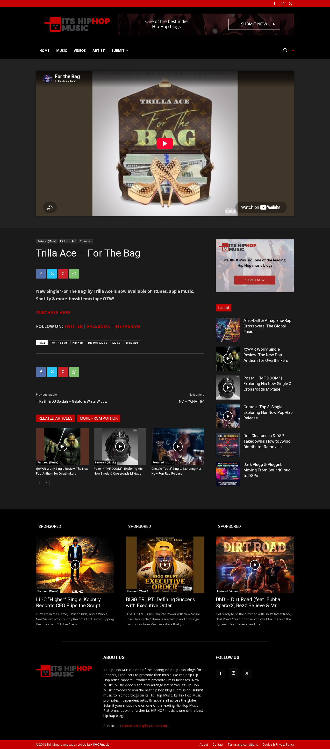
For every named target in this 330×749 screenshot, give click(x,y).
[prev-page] (39, 483)
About (204, 744)
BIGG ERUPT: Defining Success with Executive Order (160, 602)
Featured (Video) (227, 591)
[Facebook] (274, 3)
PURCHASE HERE (53, 312)
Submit (118, 50)
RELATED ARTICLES (55, 418)
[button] (287, 51)
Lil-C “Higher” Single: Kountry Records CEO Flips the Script (68, 602)
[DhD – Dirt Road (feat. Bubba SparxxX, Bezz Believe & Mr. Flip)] (255, 565)
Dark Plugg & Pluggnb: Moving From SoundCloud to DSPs (267, 470)
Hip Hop (77, 342)
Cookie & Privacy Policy (278, 744)
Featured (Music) (46, 241)
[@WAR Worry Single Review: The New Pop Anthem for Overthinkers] (62, 446)
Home (44, 50)
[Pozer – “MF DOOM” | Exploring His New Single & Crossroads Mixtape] (120, 446)
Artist (99, 50)
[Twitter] (290, 3)
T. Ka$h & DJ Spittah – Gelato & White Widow (71, 401)
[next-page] (47, 483)
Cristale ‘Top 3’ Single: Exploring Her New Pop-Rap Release (268, 412)
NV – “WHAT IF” (191, 401)
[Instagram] (282, 3)
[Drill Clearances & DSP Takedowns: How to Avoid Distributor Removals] (228, 445)
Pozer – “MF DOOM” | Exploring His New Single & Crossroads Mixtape (268, 384)
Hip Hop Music (97, 342)
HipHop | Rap (68, 241)
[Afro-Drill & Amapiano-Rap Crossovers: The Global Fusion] (228, 330)
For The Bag (59, 342)
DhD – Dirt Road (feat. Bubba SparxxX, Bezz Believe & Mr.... (248, 602)
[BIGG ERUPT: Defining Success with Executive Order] (165, 565)
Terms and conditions (243, 744)
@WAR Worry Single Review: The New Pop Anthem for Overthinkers (266, 355)
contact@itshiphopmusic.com (145, 725)
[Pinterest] (63, 274)
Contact (218, 744)
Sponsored (86, 241)
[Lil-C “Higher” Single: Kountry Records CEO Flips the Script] (75, 565)
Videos (80, 50)
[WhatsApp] (74, 274)
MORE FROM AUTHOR (99, 418)
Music (61, 50)
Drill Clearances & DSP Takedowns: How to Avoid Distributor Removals (267, 441)
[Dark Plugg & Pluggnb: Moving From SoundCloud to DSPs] (228, 474)
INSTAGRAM (127, 326)
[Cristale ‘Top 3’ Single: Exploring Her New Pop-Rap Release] (177, 446)
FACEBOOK (98, 326)
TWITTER (73, 326)
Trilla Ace (131, 342)
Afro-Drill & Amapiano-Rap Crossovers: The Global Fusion (267, 326)
